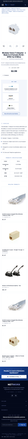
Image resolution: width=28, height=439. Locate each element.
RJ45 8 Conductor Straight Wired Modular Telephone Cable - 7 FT (12, 215)
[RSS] (15, 395)
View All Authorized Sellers (11, 113)
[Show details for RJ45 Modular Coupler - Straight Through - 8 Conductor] (14, 235)
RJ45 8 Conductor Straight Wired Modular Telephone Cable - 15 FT (12, 321)
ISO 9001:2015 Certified (8, 436)
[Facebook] (12, 395)
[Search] (25, 4)
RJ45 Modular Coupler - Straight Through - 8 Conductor (13, 250)
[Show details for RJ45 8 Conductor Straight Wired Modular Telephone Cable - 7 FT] (14, 200)
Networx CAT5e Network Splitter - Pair (11, 285)
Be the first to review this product (16, 58)
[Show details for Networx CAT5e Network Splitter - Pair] (14, 271)
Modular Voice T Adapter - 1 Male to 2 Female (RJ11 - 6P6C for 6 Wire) (13, 356)
